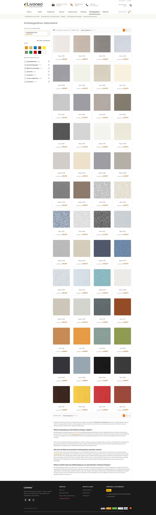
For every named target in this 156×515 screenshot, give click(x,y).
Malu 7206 (123, 377)
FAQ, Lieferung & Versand (66, 495)
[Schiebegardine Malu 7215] (81, 278)
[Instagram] (33, 500)
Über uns (62, 490)
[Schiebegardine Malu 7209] (81, 395)
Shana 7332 (61, 260)
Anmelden (129, 0)
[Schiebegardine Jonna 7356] (61, 73)
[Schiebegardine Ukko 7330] (122, 190)
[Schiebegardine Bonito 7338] (122, 278)
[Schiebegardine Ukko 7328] (81, 220)
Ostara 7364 (102, 173)
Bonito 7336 (61, 319)
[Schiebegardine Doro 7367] (61, 103)
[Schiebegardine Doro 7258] (81, 73)
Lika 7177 (122, 319)
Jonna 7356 (61, 85)
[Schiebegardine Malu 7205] (81, 44)
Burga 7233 (102, 290)
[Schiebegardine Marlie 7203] (102, 366)
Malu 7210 (102, 406)
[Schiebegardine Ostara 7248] (61, 161)
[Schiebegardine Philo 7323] (122, 220)
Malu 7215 (82, 290)
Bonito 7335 (81, 319)
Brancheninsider (64, 493)
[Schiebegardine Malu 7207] (61, 395)
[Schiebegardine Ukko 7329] (102, 190)
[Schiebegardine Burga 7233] (102, 278)
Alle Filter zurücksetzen (43, 40)
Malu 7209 (82, 406)
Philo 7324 (102, 231)
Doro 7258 (82, 85)
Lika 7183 (122, 348)
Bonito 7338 (122, 290)
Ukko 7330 (123, 202)
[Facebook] (25, 500)
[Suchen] (129, 12)
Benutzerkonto (122, 0)
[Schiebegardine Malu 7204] (102, 44)
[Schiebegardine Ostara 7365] (122, 161)
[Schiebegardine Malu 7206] (122, 366)
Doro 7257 (123, 85)
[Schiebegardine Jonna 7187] (61, 366)
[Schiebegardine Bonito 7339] (61, 278)
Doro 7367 (61, 114)
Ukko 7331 (61, 231)
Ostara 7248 (61, 173)
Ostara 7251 (81, 173)
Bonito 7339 (61, 290)
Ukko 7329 (102, 202)
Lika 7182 (102, 348)
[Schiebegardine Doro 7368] (81, 103)
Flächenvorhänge (76, 434)
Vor (129, 30)
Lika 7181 (82, 348)
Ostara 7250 (81, 202)
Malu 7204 (102, 56)
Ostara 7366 (122, 143)
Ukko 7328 (82, 231)
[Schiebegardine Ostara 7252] (102, 132)
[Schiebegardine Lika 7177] (122, 307)
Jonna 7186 (122, 56)
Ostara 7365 (122, 173)
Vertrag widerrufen (64, 498)
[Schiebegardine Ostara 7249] (61, 190)
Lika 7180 (61, 348)
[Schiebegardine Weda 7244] (81, 132)
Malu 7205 (82, 56)
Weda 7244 (82, 143)
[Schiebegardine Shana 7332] (61, 249)
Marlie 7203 (102, 377)
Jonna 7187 (61, 377)
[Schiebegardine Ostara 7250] (81, 190)
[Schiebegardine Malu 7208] (61, 44)
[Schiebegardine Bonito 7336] (61, 307)
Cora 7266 (102, 114)
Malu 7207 (61, 406)
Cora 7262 (61, 143)
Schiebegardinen (58, 454)
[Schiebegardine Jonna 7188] (81, 366)
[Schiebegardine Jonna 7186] (122, 44)
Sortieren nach (75, 30)
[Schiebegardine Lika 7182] (102, 337)
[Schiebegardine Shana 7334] (102, 249)
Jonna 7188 (81, 377)
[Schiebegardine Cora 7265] (122, 103)
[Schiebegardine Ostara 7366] (122, 132)
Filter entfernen (48, 33)
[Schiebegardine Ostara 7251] (81, 161)
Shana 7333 (81, 260)
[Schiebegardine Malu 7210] (102, 395)
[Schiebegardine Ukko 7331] (61, 220)
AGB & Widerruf (87, 490)
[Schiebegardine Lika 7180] (61, 337)
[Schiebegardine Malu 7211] (122, 395)
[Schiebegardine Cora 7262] (61, 132)
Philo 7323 (123, 231)
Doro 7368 (82, 114)
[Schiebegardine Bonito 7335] (81, 307)
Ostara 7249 (61, 202)
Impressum (86, 495)
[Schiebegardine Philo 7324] (102, 220)
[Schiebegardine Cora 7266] (102, 103)
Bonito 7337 (122, 260)
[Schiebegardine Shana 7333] (81, 249)
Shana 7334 (102, 260)
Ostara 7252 (102, 143)
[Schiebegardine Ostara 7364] (102, 161)
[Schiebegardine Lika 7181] (81, 337)
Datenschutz (86, 493)
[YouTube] (29, 500)
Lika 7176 (102, 319)
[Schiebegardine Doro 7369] (102, 73)
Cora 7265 (123, 114)
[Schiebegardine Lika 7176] (102, 307)
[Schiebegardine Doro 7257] (122, 73)
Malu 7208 (61, 56)
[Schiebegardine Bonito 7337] (122, 249)
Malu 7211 (123, 406)
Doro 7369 (102, 85)
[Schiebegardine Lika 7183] (122, 337)
